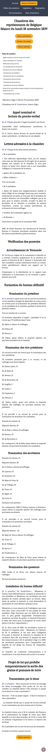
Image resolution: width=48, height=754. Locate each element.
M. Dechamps (7, 255)
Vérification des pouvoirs (11, 64)
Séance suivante (24, 47)
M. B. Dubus (7, 133)
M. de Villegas (7, 122)
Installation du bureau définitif (13, 85)
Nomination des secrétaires (12, 79)
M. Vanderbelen (21, 104)
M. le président (8, 298)
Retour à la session (24, 41)
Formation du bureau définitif (12, 70)
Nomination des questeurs (11, 82)
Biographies (40, 8)
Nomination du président (11, 73)
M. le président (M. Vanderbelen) (17, 591)
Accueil (15, 3)
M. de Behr (6, 627)
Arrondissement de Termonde (12, 67)
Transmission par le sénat (11, 94)
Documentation (15, 13)
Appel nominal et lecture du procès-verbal (16, 57)
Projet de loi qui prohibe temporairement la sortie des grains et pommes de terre (23, 89)
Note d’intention (32, 13)
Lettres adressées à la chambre (12, 61)
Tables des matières (11, 8)
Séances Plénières (29, 3)
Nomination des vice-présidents (13, 76)
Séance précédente (24, 36)
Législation (27, 8)
